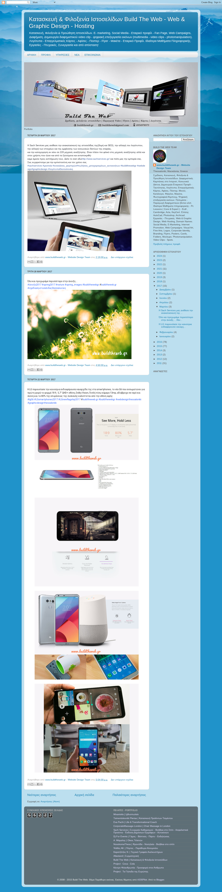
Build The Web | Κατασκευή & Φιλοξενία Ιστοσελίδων (140, 860)
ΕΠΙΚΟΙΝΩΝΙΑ (92, 54)
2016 (160, 342)
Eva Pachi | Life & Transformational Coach (135, 822)
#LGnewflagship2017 (69, 399)
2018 (160, 281)
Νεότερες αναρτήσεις (41, 795)
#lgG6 (30, 399)
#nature (60, 284)
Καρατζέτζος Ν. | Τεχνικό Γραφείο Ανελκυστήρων (138, 852)
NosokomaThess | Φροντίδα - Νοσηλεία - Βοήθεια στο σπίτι (143, 844)
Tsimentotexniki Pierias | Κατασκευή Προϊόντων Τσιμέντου (143, 818)
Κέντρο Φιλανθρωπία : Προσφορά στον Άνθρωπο (138, 867)
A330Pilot (142, 880)
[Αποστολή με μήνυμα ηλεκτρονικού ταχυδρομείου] (29, 261)
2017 (160, 286)
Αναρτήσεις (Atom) (50, 801)
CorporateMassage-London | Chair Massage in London (141, 826)
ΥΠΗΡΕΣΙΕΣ (62, 54)
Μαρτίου (164, 306)
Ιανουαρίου (165, 336)
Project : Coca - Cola (124, 864)
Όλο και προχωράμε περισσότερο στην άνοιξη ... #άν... (176, 318)
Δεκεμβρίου (165, 289)
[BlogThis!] (32, 261)
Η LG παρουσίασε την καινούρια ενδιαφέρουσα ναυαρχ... (175, 325)
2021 (160, 269)
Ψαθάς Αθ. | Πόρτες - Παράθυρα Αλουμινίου (135, 848)
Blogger (160, 880)
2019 (160, 277)
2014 (160, 350)
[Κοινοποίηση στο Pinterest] (41, 261)
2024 (160, 256)
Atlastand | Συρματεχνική (126, 856)
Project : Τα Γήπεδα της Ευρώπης (130, 871)
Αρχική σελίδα (84, 795)
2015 (160, 346)
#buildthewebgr (90, 284)
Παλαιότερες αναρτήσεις (129, 795)
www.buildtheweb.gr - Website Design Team (173, 166)
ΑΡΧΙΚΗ (31, 54)
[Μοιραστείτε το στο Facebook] (38, 261)
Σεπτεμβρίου (166, 294)
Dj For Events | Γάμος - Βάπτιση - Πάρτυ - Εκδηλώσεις (141, 836)
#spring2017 (48, 284)
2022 (160, 264)
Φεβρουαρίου (166, 332)
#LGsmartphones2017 (46, 399)
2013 (160, 354)
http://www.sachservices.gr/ (96, 159)
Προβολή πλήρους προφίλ (166, 244)
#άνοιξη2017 (34, 284)
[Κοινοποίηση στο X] (35, 261)
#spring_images (73, 284)
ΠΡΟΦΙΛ (46, 54)
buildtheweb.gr (109, 284)
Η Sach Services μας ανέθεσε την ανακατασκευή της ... (176, 311)
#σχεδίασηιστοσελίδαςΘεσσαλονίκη (46, 288)
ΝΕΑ (76, 54)
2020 (160, 273)
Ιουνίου (163, 298)
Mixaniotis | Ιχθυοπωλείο (126, 814)
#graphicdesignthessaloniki (42, 403)
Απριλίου (164, 302)
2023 (160, 260)
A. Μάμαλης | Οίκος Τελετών (127, 840)
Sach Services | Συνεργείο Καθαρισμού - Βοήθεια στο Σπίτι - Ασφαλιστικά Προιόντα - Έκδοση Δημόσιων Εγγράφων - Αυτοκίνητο (150, 831)
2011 (159, 363)
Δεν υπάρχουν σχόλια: (122, 257)
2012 (160, 359)
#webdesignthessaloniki (128, 399)
